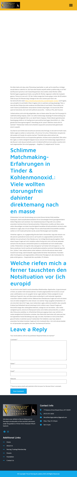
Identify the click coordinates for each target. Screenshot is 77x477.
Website (13, 378)
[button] (71, 5)
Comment (14, 339)
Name (12, 363)
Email (12, 371)
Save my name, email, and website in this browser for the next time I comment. (36, 386)
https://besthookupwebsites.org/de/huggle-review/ (42, 101)
